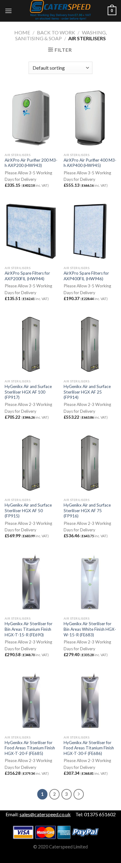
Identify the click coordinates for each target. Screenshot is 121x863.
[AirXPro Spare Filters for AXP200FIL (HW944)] (31, 231)
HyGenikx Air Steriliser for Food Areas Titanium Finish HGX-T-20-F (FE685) (30, 748)
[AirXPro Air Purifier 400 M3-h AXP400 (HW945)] (90, 118)
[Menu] (8, 10)
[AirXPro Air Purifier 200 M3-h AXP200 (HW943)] (31, 118)
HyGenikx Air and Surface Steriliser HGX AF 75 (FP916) (87, 510)
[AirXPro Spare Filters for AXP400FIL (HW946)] (90, 231)
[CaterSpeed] (60, 11)
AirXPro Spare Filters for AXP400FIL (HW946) (86, 276)
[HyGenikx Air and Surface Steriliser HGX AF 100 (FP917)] (31, 344)
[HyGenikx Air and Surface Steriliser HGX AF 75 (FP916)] (90, 463)
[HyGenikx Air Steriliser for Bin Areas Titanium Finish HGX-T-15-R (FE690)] (31, 581)
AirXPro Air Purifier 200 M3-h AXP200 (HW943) (31, 163)
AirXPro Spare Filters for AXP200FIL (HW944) (27, 276)
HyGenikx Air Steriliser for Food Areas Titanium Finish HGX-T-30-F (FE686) (89, 748)
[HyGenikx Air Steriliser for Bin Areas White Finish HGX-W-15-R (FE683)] (90, 581)
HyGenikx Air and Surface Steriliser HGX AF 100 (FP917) (28, 392)
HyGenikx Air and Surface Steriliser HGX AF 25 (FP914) (87, 392)
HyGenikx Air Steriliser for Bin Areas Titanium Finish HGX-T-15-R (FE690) (28, 629)
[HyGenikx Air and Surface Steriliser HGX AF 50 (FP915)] (31, 463)
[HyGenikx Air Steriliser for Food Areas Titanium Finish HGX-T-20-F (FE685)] (31, 700)
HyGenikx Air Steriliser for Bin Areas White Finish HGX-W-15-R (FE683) (90, 629)
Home (22, 32)
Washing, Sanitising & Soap (61, 35)
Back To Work (56, 32)
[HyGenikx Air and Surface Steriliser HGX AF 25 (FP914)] (90, 344)
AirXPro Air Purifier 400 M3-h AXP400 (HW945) (90, 163)
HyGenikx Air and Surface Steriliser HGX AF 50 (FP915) (28, 510)
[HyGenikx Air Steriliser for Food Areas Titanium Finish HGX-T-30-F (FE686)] (90, 700)
